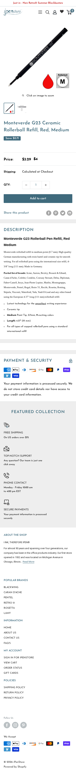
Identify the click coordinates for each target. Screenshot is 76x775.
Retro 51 (9, 603)
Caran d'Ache (13, 592)
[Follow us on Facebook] (7, 725)
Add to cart (38, 198)
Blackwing (11, 587)
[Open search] (48, 12)
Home (7, 627)
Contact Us (11, 638)
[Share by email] (69, 213)
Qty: (7, 185)
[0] (69, 12)
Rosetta (9, 608)
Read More (28, 561)
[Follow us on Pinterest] (23, 725)
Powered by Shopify (15, 766)
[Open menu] (40, 12)
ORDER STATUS (13, 668)
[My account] (55, 12)
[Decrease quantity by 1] (26, 185)
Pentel (8, 597)
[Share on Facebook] (48, 213)
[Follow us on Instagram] (15, 725)
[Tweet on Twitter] (62, 213)
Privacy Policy (14, 698)
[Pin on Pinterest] (55, 213)
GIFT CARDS (11, 673)
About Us (10, 633)
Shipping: (10, 172)
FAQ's (7, 643)
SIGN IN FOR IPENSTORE (19, 657)
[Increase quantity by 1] (46, 185)
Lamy (7, 613)
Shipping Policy (14, 687)
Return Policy (14, 692)
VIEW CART (10, 663)
